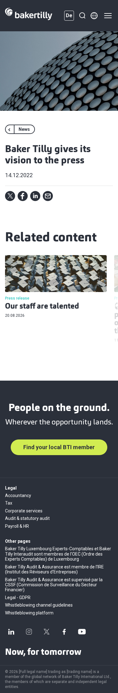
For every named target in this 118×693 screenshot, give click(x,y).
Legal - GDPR (18, 597)
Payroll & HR (17, 526)
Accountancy (18, 495)
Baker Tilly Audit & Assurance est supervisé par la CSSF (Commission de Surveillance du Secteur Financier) (54, 585)
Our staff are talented (42, 307)
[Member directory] (94, 15)
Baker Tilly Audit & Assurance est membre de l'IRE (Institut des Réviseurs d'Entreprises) (54, 569)
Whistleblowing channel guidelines (39, 605)
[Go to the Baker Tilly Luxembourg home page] (28, 15)
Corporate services (23, 510)
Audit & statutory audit (27, 518)
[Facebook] (64, 631)
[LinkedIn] (11, 631)
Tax (8, 503)
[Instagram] (29, 631)
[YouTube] (82, 631)
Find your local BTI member (59, 447)
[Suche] (82, 16)
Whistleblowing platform (29, 612)
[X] (46, 631)
